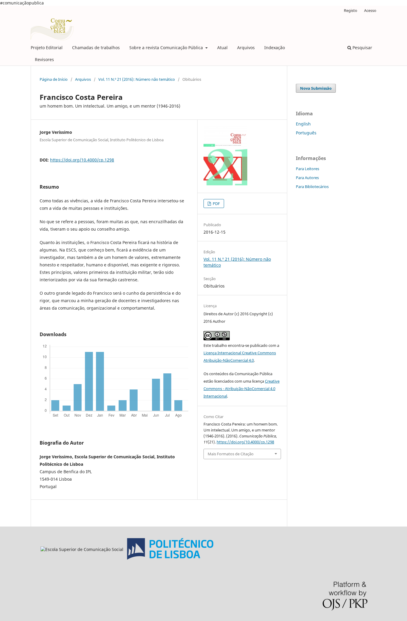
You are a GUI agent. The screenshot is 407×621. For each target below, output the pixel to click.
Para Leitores (307, 168)
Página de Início (54, 79)
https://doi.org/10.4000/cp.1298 (82, 160)
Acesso (370, 10)
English (303, 124)
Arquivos (246, 47)
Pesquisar (361, 47)
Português (306, 133)
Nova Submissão (316, 88)
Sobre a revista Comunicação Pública (166, 47)
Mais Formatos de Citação (231, 454)
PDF (216, 203)
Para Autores (307, 177)
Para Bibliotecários (312, 186)
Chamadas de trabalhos (96, 47)
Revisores (44, 59)
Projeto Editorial (47, 47)
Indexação (274, 47)
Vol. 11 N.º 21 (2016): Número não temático (136, 79)
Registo (350, 10)
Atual (222, 47)
